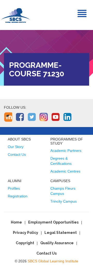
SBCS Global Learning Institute (53, 261)
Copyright (25, 243)
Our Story (16, 147)
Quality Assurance (57, 243)
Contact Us (17, 154)
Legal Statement (60, 233)
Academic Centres (65, 171)
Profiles (14, 188)
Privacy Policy (25, 233)
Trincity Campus (63, 201)
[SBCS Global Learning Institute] (15, 15)
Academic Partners (65, 151)
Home (16, 222)
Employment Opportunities (53, 222)
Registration (17, 196)
